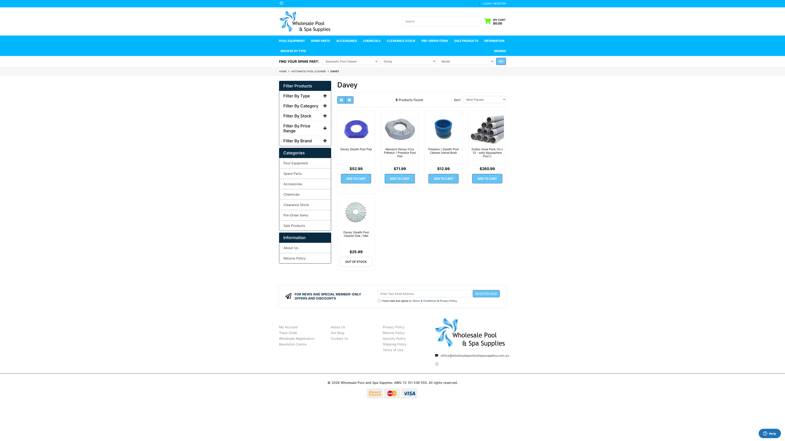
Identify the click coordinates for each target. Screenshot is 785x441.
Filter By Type (296, 96)
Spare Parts (293, 174)
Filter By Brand (297, 140)
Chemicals (291, 194)
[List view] (349, 100)
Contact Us (339, 338)
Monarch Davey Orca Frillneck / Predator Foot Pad (400, 152)
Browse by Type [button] (293, 51)
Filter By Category (300, 106)
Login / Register (494, 3)
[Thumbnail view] (341, 100)
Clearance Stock (401, 40)
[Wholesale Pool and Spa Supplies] (305, 21)
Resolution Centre (293, 344)
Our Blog (337, 333)
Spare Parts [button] (320, 40)
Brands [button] (500, 51)
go (501, 61)
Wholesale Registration (296, 338)
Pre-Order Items (435, 40)
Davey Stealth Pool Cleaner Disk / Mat (356, 234)
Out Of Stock (356, 261)
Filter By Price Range (296, 128)
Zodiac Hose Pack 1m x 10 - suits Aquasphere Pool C (487, 152)
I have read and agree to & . (419, 300)
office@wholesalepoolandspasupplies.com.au (475, 355)
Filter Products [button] (297, 86)
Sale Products (466, 40)
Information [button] (494, 40)
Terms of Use (393, 350)
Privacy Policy (448, 300)
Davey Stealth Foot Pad (356, 149)
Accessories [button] (346, 40)
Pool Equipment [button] (292, 40)
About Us (291, 248)
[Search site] (478, 21)
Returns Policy (295, 258)
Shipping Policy (395, 344)
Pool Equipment (296, 163)
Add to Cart (356, 178)
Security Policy (394, 338)
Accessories (293, 184)
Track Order (288, 333)
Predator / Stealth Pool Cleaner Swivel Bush (443, 150)
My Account (288, 327)
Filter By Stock (297, 116)
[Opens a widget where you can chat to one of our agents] (769, 434)
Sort (457, 100)
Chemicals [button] (371, 40)
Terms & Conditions (424, 300)
